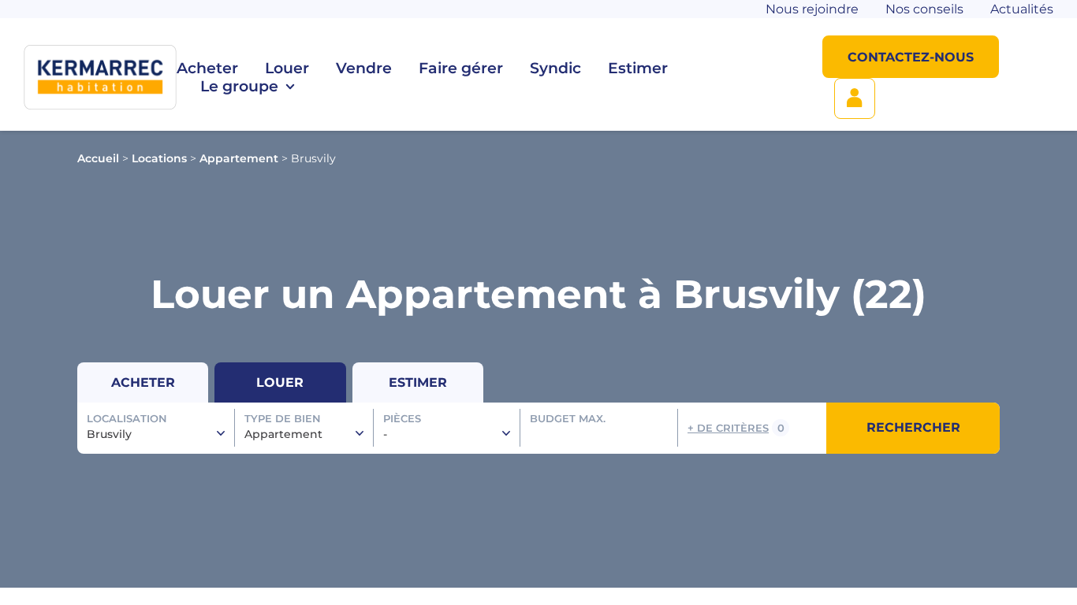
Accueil (98, 158)
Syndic (555, 68)
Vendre (364, 68)
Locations (159, 158)
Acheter (207, 68)
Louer (287, 68)
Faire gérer (461, 68)
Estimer (638, 68)
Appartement (238, 158)
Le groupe (239, 86)
